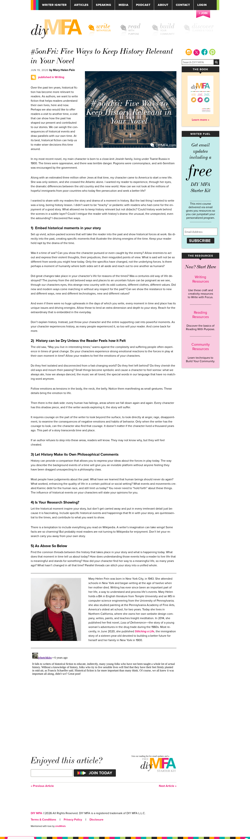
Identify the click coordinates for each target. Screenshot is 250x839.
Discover (203, 26)
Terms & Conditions (43, 819)
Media (123, 5)
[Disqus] (103, 697)
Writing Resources (200, 279)
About (163, 5)
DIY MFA (36, 813)
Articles (81, 5)
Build (167, 26)
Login (202, 5)
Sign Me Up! (228, 831)
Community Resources (200, 346)
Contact (183, 5)
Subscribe (200, 240)
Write (103, 26)
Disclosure (96, 819)
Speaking (103, 5)
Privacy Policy (73, 819)
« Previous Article (42, 786)
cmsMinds (60, 826)
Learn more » (200, 120)
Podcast (143, 5)
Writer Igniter (54, 5)
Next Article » (167, 786)
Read (134, 26)
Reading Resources (200, 314)
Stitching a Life (144, 631)
